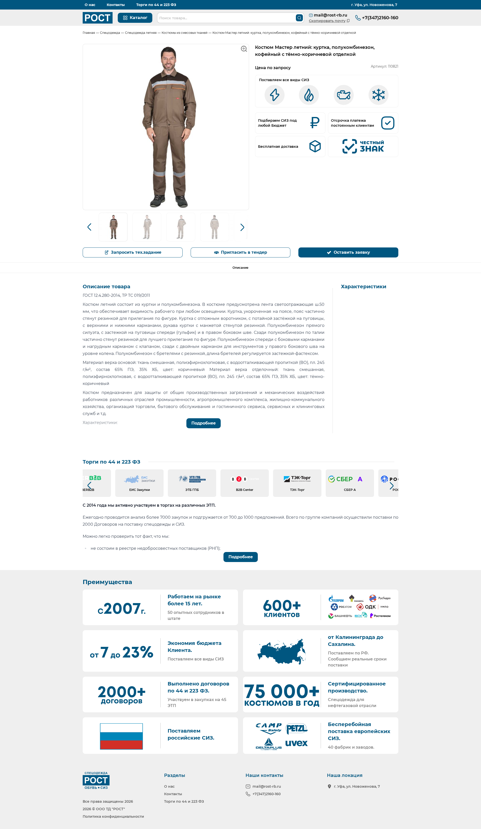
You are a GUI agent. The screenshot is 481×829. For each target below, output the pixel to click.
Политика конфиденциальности (113, 816)
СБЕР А (350, 490)
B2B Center (244, 490)
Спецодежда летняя (141, 33)
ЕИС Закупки (139, 490)
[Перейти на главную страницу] (98, 18)
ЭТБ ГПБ (192, 490)
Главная (89, 33)
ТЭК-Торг (297, 490)
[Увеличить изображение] (166, 127)
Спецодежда (110, 33)
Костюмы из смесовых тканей (184, 33)
